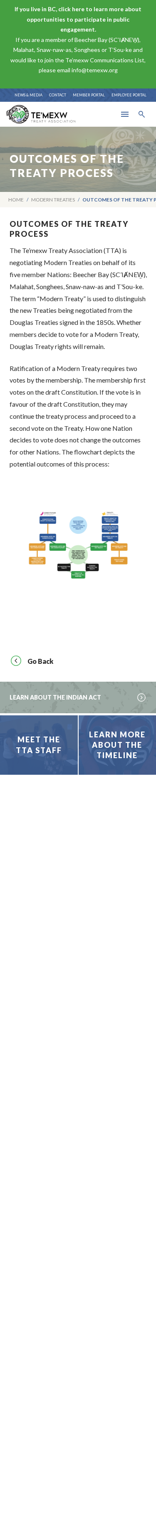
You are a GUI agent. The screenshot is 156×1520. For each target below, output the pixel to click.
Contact (57, 95)
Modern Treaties (53, 199)
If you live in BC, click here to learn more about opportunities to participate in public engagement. (78, 19)
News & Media (28, 95)
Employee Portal (128, 95)
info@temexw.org (95, 70)
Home (16, 199)
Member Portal (89, 95)
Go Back (40, 661)
